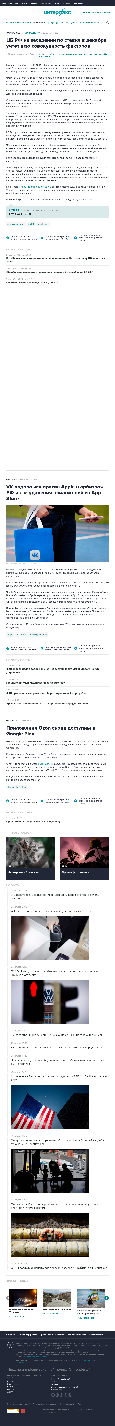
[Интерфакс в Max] (70, 1395)
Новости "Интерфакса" (60, 1379)
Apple (10, 634)
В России (19, 22)
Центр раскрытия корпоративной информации (64, 1388)
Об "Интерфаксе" (30, 3)
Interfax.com (46, 3)
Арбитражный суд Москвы (34, 634)
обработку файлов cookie (37, 1356)
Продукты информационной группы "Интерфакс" (48, 1369)
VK (17, 634)
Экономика (37, 22)
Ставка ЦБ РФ (32, 33)
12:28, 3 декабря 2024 (50, 33)
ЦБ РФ (31, 224)
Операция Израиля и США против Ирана (89, 1312)
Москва (64, 22)
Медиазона (12, 372)
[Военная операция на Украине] (23, 1306)
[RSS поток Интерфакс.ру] (65, 1395)
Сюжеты (89, 22)
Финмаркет (79, 3)
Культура (55, 22)
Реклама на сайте (76, 1334)
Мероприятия (95, 1334)
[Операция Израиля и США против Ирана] (91, 1307)
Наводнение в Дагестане (57, 1309)
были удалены (46, 764)
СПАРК (10, 1381)
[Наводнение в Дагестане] (57, 1306)
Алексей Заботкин (16, 224)
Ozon (23, 787)
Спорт (47, 22)
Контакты (11, 1334)
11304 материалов (17, 1316)
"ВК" (52, 569)
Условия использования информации (57, 1410)
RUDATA (54, 1384)
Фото (96, 22)
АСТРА (10, 1392)
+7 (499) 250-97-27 (23, 1362)
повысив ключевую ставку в (35, 187)
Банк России (43, 224)
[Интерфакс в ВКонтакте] (61, 1395)
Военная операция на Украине (21, 1311)
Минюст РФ (26, 372)
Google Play (13, 787)
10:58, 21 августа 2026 (25, 721)
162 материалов (50, 1313)
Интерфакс (57, 12)
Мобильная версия (10, 3)
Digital (72, 22)
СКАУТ (10, 1387)
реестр (103, 320)
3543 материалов (85, 1318)
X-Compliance (12, 1384)
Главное (10, 22)
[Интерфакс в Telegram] (57, 1395)
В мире (28, 22)
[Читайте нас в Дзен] (53, 1395)
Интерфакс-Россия (62, 3)
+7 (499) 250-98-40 (83, 1360)
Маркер (10, 1389)
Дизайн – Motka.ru (85, 1410)
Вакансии (60, 1334)
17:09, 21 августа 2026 (28, 300)
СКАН (53, 1382)
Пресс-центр (46, 1334)
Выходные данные (49, 1412)
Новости (80, 22)
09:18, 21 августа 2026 (28, 480)
